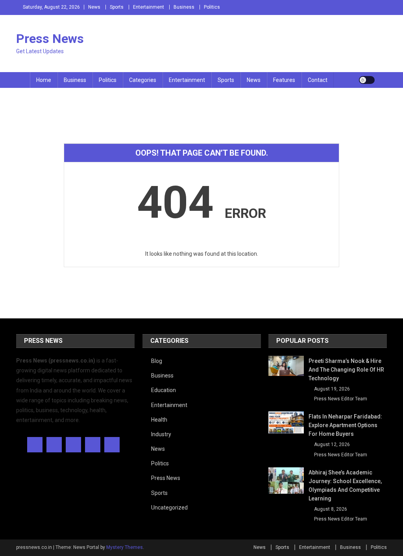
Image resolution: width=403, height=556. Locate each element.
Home (43, 80)
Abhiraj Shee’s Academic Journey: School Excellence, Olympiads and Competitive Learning (345, 485)
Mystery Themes (124, 547)
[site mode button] (367, 80)
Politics (212, 7)
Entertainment (148, 7)
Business (184, 7)
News (94, 7)
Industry (161, 434)
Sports (117, 7)
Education (163, 390)
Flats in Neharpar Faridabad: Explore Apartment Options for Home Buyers (345, 425)
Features (284, 80)
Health (159, 420)
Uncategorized (169, 507)
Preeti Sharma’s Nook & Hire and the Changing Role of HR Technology (346, 369)
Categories (142, 80)
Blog (156, 361)
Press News (50, 38)
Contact (317, 80)
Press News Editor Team (340, 399)
